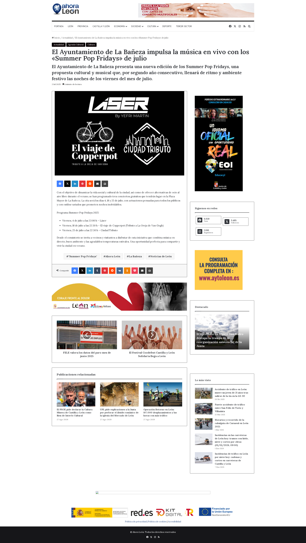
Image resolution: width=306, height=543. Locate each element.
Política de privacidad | (136, 521)
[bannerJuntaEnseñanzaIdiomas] (219, 190)
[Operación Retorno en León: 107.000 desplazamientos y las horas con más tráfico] (162, 394)
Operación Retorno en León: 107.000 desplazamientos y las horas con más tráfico (160, 412)
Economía (119, 26)
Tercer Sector (184, 26)
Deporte (166, 26)
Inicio (57, 37)
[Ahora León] (66, 9)
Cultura (151, 26)
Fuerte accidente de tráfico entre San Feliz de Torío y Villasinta (230, 408)
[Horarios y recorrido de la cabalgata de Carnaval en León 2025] (203, 424)
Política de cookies (157, 521)
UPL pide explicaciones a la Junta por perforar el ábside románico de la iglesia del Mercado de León (119, 412)
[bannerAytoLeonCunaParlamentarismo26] (219, 289)
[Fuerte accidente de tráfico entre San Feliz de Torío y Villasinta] (203, 408)
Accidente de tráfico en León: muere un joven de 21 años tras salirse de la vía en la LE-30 (231, 392)
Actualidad (67, 37)
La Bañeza (135, 256)
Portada (58, 26)
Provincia (83, 26)
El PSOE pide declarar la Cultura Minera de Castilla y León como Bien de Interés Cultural (74, 412)
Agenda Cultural (76, 44)
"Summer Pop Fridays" (83, 256)
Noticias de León (161, 256)
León (70, 26)
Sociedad (136, 26)
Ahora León (113, 256)
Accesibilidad (174, 521)
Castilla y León (101, 26)
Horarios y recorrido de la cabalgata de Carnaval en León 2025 (231, 423)
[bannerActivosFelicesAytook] (119, 296)
